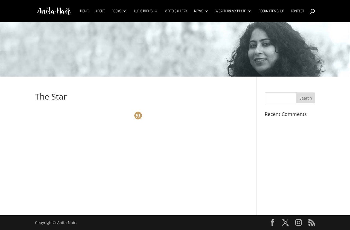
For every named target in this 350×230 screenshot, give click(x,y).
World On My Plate (230, 11)
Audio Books (143, 11)
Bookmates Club (271, 11)
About (100, 11)
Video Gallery (176, 11)
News (198, 11)
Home (84, 11)
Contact (297, 11)
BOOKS (116, 11)
